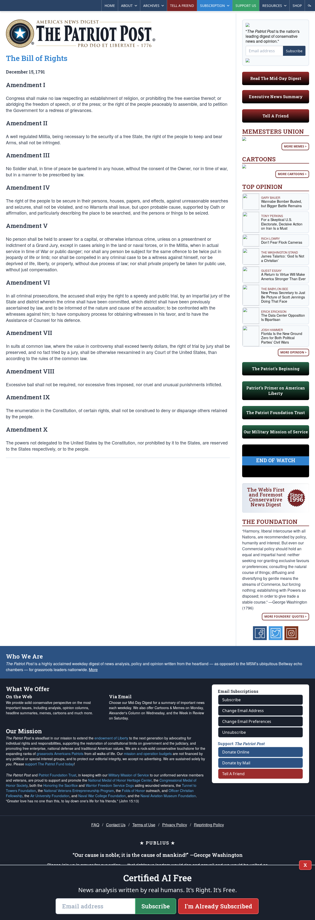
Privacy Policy (174, 825)
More (93, 669)
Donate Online (235, 752)
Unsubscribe (234, 732)
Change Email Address (243, 710)
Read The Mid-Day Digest (275, 78)
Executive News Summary (276, 96)
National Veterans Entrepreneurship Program (79, 790)
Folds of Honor (133, 790)
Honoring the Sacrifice (60, 785)
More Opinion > (293, 352)
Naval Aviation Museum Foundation (168, 795)
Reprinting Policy (209, 825)
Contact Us (116, 825)
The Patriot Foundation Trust (275, 412)
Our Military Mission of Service (276, 431)
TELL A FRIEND (182, 5)
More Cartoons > (292, 174)
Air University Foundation (49, 795)
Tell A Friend (276, 115)
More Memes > (295, 146)
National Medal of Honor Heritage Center (120, 780)
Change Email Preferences (246, 721)
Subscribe (294, 51)
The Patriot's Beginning (275, 368)
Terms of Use (143, 825)
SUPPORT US (246, 5)
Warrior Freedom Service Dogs (110, 785)
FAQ (95, 825)
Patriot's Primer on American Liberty (275, 390)
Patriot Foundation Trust (57, 775)
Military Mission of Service (129, 775)
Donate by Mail (236, 763)
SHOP (297, 5)
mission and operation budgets (148, 753)
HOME (110, 5)
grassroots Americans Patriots (60, 753)
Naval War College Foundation (102, 795)
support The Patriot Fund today (49, 763)
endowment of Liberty (111, 738)
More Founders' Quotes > (285, 616)
